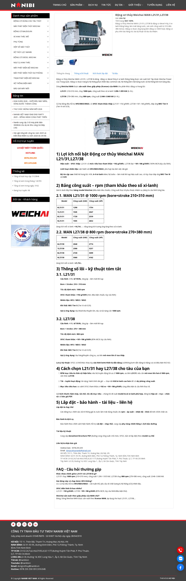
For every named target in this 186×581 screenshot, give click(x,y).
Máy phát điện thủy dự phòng (28, 73)
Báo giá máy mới (21, 88)
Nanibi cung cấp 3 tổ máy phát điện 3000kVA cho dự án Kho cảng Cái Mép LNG (29, 123)
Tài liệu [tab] (115, 73)
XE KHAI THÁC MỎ (21, 36)
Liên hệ (170, 4)
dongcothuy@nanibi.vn (28, 566)
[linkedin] (35, 524)
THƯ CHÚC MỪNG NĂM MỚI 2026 (28, 107)
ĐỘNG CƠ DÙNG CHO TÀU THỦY (27, 21)
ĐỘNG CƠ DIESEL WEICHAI (25, 57)
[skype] (30, 524)
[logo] (22, 4)
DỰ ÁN (118, 4)
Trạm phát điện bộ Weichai (26, 78)
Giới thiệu (134, 4)
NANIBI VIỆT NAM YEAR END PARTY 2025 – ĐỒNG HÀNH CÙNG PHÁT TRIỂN (30, 113)
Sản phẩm (76, 4)
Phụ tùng (18, 42)
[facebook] (19, 524)
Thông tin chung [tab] (63, 73)
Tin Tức (106, 4)
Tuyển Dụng (154, 4)
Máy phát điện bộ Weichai (26, 67)
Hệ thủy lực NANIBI (23, 52)
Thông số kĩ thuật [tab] (81, 73)
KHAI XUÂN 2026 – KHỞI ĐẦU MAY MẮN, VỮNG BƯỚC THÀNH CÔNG (30, 100)
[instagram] (24, 524)
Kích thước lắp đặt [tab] (100, 73)
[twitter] (13, 524)
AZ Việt (172, 578)
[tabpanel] (113, 291)
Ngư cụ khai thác (22, 62)
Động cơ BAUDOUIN (23, 31)
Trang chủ (59, 4)
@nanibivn (24, 560)
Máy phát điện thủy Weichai (27, 26)
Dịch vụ (93, 4)
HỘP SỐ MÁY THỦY (22, 47)
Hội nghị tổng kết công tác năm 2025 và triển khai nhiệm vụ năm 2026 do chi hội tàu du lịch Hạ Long (30, 133)
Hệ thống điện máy (23, 83)
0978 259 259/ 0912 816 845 (33, 569)
